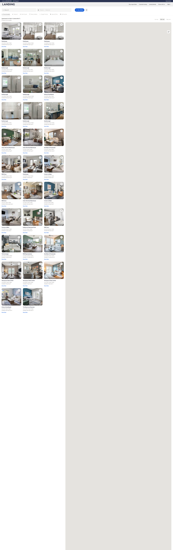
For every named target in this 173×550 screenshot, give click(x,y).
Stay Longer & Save (133, 4)
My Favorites (64, 14)
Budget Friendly (44, 14)
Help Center (168, 1)
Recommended (6, 14)
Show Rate (4, 46)
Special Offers (55, 14)
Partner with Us (161, 4)
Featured (16, 14)
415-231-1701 (9, 1)
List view (156, 19)
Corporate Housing (143, 4)
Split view (162, 19)
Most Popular (24, 14)
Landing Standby (152, 4)
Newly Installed (34, 14)
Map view (169, 19)
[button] (54, 10)
